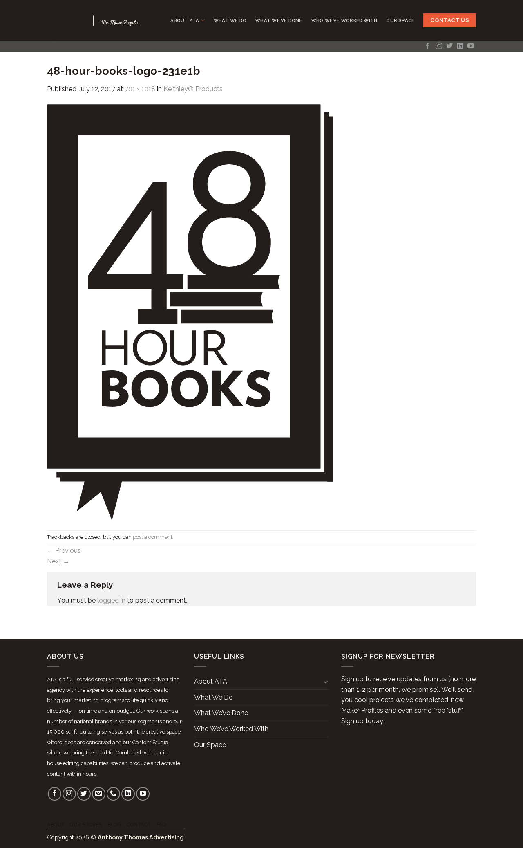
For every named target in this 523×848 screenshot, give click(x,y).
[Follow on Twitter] (449, 46)
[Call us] (113, 794)
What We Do (230, 20)
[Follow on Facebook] (428, 46)
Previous (64, 550)
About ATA (184, 20)
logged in (111, 600)
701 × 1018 (140, 89)
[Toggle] (325, 681)
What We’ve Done (278, 20)
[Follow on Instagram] (439, 46)
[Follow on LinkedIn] (460, 46)
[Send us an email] (98, 794)
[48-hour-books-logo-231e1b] (190, 312)
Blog (114, 824)
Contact (139, 824)
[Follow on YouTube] (470, 46)
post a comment (152, 537)
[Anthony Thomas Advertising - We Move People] (63, 20)
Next (58, 561)
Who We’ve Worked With (344, 20)
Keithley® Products (193, 89)
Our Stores (86, 824)
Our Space (400, 20)
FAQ (161, 824)
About (56, 824)
